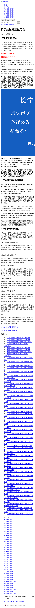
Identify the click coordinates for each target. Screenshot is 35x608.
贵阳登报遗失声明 (9, 577)
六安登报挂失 (8, 549)
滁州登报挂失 (8, 547)
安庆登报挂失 (8, 541)
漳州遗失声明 (8, 563)
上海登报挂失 (8, 521)
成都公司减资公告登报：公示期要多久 (18, 348)
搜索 (18, 22)
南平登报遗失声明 (9, 571)
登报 (5, 5)
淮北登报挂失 (8, 537)
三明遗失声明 (8, 567)
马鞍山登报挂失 (9, 535)
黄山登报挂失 (8, 543)
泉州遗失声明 (8, 565)
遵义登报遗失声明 (9, 579)
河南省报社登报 (9, 15)
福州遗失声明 (8, 559)
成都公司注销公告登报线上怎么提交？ (18, 350)
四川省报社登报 (9, 11)
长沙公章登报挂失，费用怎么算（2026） (19, 342)
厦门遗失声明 (8, 561)
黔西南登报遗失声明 (10, 593)
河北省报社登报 (9, 9)
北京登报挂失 (8, 519)
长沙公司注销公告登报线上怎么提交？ (18, 340)
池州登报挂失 (8, 553)
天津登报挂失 (8, 523)
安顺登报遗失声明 (9, 583)
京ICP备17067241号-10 (11, 601)
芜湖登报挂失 (8, 529)
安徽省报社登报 (9, 17)
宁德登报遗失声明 (9, 575)
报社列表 (7, 7)
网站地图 (21, 601)
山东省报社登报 (9, 13)
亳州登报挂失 (8, 555)
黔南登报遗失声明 (9, 591)
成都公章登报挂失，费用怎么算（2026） (19, 352)
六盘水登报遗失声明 (10, 581)
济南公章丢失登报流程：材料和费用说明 (19, 446)
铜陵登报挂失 (8, 539)
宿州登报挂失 (8, 557)
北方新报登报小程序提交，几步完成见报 (19, 508)
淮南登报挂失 (8, 533)
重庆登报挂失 (8, 525)
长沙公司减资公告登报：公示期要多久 (18, 338)
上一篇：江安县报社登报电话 (9, 327)
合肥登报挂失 (8, 527)
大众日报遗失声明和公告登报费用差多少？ (20, 366)
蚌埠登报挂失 (8, 531)
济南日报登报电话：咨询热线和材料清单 (19, 412)
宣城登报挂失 (8, 551)
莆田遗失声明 (8, 569)
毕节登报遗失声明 (9, 585)
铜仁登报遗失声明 (9, 587)
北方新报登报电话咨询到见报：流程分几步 (20, 514)
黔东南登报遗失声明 (10, 589)
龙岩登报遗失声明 (9, 573)
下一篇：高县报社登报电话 (9, 330)
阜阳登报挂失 (8, 545)
